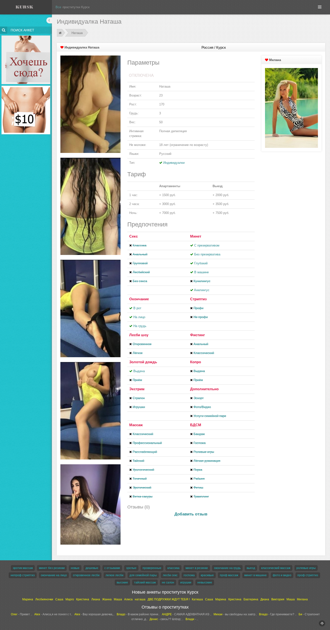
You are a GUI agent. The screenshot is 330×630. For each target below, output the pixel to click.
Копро (195, 362)
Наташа (77, 33)
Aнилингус (201, 290)
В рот (137, 308)
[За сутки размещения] (26, 86)
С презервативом (206, 245)
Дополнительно (204, 389)
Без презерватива (207, 254)
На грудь (139, 326)
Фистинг (197, 335)
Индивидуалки (174, 162)
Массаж (136, 425)
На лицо (139, 317)
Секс (133, 236)
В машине (201, 272)
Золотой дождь (143, 362)
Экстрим (136, 389)
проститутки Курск (76, 7)
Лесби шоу (138, 335)
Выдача (139, 371)
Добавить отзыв (190, 514)
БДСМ (195, 425)
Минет (195, 236)
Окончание (139, 299)
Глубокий (201, 263)
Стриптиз (198, 299)
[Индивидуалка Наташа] (90, 104)
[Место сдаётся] (26, 36)
